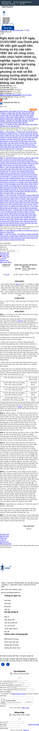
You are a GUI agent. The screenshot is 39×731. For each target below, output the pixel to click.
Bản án (6, 617)
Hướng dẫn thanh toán (12, 648)
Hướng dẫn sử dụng (8, 4)
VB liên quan (4, 260)
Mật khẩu (3, 687)
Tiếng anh (5, 257)
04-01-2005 (15, 95)
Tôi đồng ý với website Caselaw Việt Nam (19, 694)
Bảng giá (7, 606)
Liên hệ (22, 4)
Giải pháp (7, 603)
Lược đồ (3, 258)
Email (2, 683)
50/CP (20, 407)
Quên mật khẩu (33, 724)
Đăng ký (26, 730)
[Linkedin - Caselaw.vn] (8, 664)
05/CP (20, 321)
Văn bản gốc (4, 255)
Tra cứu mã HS (9, 626)
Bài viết (5, 24)
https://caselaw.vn (29, 659)
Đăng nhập (25, 708)
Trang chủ (3, 30)
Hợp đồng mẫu (9, 620)
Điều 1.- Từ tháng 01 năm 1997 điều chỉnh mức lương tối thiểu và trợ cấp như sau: (18, 125)
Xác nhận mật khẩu (7, 689)
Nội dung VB (4, 253)
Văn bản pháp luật (16, 30)
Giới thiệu (7, 600)
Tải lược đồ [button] (4, 249)
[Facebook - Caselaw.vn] (3, 664)
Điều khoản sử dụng (11, 639)
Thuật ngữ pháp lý (10, 628)
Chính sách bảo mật (11, 642)
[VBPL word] (1, 105)
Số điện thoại (4, 685)
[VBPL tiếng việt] (1, 100)
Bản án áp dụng (5, 262)
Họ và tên (3, 681)
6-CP (27, 30)
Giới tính (3, 691)
